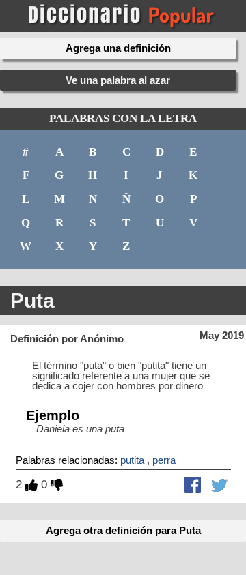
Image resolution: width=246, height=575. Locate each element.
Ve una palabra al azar (118, 80)
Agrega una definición (118, 48)
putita (132, 460)
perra (164, 460)
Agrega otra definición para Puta (123, 530)
